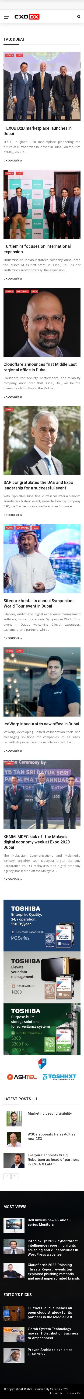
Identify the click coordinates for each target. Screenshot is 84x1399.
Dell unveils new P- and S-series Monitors (49, 1222)
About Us (56, 1393)
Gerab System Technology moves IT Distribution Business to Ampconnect (53, 1333)
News (9, 55)
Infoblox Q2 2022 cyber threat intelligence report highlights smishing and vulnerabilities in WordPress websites (53, 1248)
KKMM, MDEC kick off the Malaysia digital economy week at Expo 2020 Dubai (37, 842)
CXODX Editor (13, 160)
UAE (19, 55)
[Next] (14, 1176)
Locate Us (73, 1393)
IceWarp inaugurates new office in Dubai (41, 723)
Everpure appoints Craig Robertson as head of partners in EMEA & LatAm (53, 1159)
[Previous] (7, 1176)
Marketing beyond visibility (50, 1113)
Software (23, 527)
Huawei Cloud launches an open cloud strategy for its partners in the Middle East (50, 1312)
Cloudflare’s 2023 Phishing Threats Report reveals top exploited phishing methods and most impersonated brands (54, 1272)
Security (22, 291)
